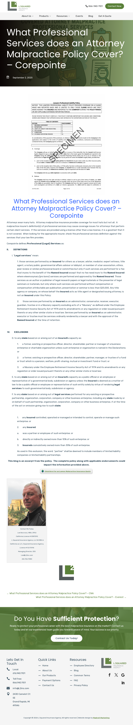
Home (45, 665)
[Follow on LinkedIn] (123, 682)
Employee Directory (84, 665)
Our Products (49, 675)
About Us (28, 16)
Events (79, 16)
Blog (90, 16)
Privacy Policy (81, 685)
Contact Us (48, 685)
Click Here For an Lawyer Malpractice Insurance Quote (68, 471)
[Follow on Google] (123, 675)
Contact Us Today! (66, 638)
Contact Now (114, 6)
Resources (63, 16)
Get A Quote (104, 16)
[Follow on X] (116, 675)
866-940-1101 (94, 6)
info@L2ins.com (21, 688)
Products (45, 16)
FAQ (76, 680)
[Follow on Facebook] (109, 675)
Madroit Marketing (101, 718)
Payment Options (51, 680)
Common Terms (82, 675)
